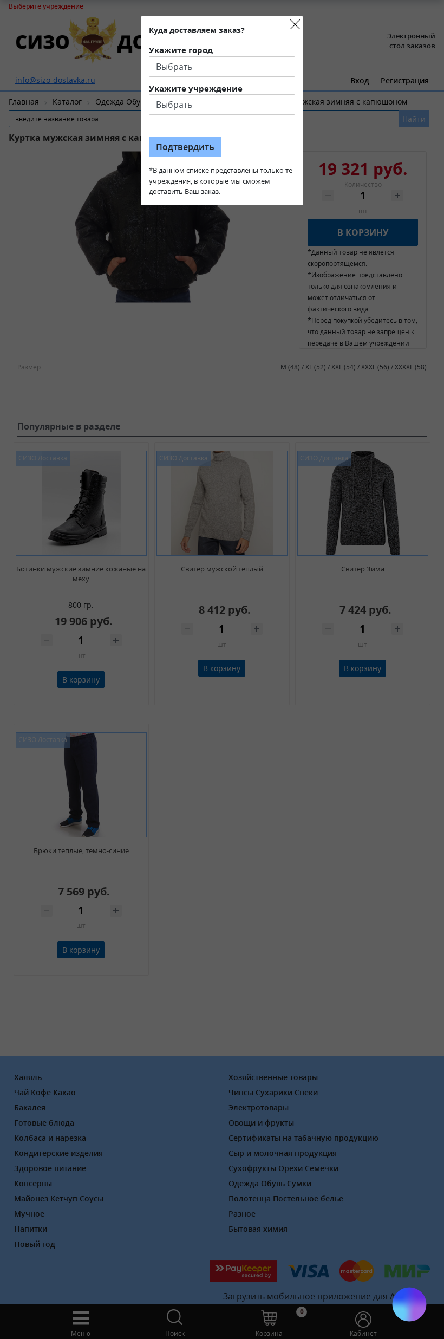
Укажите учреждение (196, 88)
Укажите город (181, 49)
